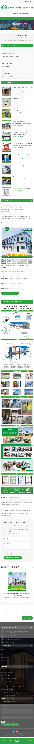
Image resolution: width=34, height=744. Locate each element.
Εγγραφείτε (27, 618)
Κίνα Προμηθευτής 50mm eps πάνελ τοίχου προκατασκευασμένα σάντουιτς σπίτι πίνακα (17, 594)
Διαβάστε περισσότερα (17, 92)
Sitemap (3, 660)
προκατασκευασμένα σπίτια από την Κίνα (23, 502)
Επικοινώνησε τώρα (9, 293)
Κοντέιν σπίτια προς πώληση (8, 695)
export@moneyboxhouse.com (21, 13)
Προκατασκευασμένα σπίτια (7, 500)
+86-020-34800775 (10, 636)
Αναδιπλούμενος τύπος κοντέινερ (9, 678)
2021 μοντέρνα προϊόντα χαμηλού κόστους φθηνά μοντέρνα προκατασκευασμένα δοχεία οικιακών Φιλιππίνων (22, 111)
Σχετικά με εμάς (5, 658)
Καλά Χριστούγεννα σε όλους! (8, 206)
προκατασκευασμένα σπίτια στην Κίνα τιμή (10, 504)
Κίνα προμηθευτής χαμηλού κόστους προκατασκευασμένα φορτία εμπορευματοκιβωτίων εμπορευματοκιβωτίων (22, 133)
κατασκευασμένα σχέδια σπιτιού (8, 681)
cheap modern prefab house (22, 500)
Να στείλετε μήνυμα (12, 558)
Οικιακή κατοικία (6, 73)
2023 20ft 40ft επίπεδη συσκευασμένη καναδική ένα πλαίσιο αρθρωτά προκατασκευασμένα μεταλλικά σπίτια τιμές (21, 100)
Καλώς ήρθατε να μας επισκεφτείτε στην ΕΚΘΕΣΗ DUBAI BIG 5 (16, 216)
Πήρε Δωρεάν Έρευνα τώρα (17, 741)
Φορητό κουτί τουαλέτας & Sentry (10, 57)
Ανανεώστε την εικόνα (10, 721)
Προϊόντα (3, 652)
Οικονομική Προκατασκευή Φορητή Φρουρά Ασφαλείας (22, 156)
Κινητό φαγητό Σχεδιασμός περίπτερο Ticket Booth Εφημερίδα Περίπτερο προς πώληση (22, 144)
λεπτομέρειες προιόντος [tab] (12, 302)
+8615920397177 (9, 642)
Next (32, 567)
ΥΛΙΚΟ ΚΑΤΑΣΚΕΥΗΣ (7, 77)
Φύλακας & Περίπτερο (7, 60)
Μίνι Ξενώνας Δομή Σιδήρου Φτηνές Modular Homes (19, 510)
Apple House (5, 67)
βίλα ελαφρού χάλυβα (7, 63)
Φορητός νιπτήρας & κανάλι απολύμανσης (11, 70)
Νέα (2, 655)
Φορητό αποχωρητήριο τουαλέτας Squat (21, 188)
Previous (29, 567)
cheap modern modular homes (9, 692)
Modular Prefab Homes (7, 689)
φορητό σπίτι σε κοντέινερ (7, 502)
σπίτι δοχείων (5, 50)
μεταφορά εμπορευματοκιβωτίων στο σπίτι (11, 687)
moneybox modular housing (9, 670)
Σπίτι (4, 38)
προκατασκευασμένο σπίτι (8, 53)
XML (2, 663)
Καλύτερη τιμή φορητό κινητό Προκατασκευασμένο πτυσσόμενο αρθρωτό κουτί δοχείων (21, 122)
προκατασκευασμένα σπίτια (15, 497)
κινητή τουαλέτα (5, 675)
